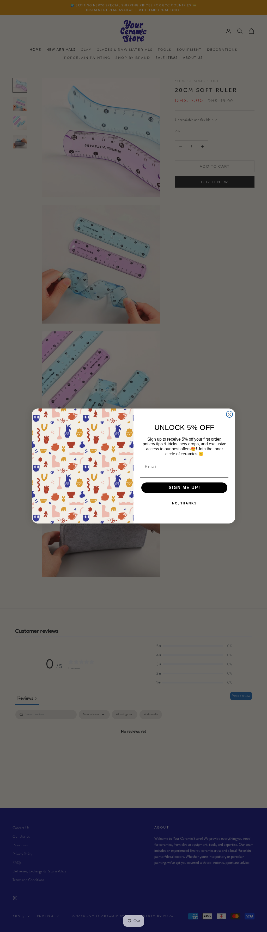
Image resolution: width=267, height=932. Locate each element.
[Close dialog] (229, 414)
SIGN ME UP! (184, 487)
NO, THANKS (184, 503)
